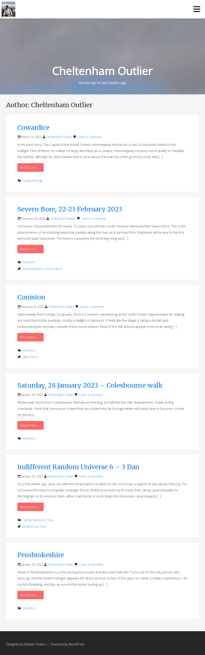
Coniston (31, 297)
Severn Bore (53, 269)
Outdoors (28, 262)
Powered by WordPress (67, 644)
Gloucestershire (33, 269)
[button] (197, 9)
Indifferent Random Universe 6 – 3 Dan (78, 467)
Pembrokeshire (40, 555)
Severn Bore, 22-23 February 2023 (69, 209)
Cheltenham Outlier (102, 70)
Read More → (30, 167)
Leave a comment (90, 137)
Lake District (30, 357)
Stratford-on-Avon (34, 526)
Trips (50, 520)
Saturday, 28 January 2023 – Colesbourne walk (90, 385)
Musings (37, 180)
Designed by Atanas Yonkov (26, 644)
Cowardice (33, 128)
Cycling (26, 180)
